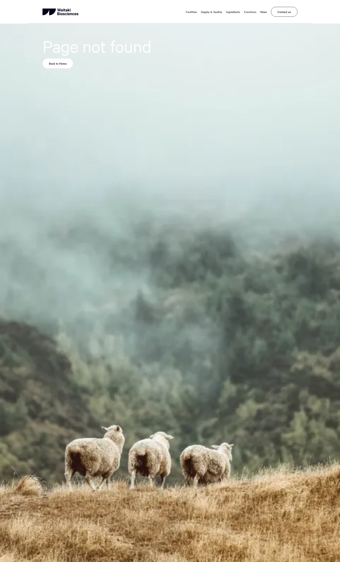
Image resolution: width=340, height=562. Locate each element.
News (263, 11)
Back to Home (58, 63)
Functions (250, 11)
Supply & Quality (211, 11)
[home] (60, 11)
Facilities (191, 11)
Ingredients (233, 11)
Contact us (284, 12)
